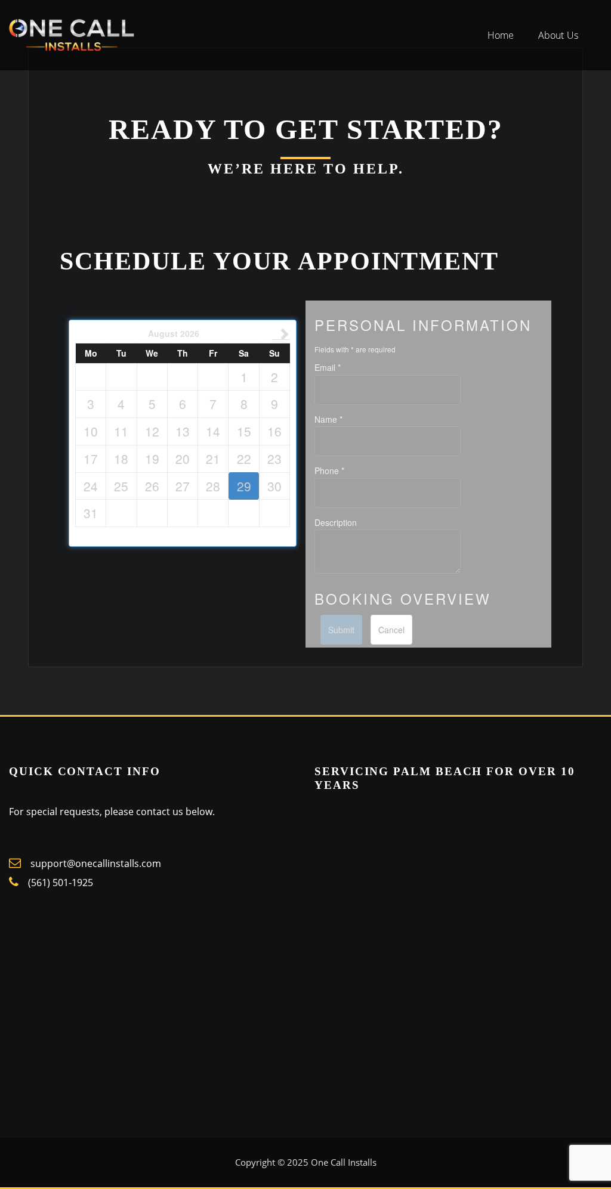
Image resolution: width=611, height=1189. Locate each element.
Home (500, 35)
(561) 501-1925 (60, 882)
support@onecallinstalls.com (94, 863)
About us (558, 35)
